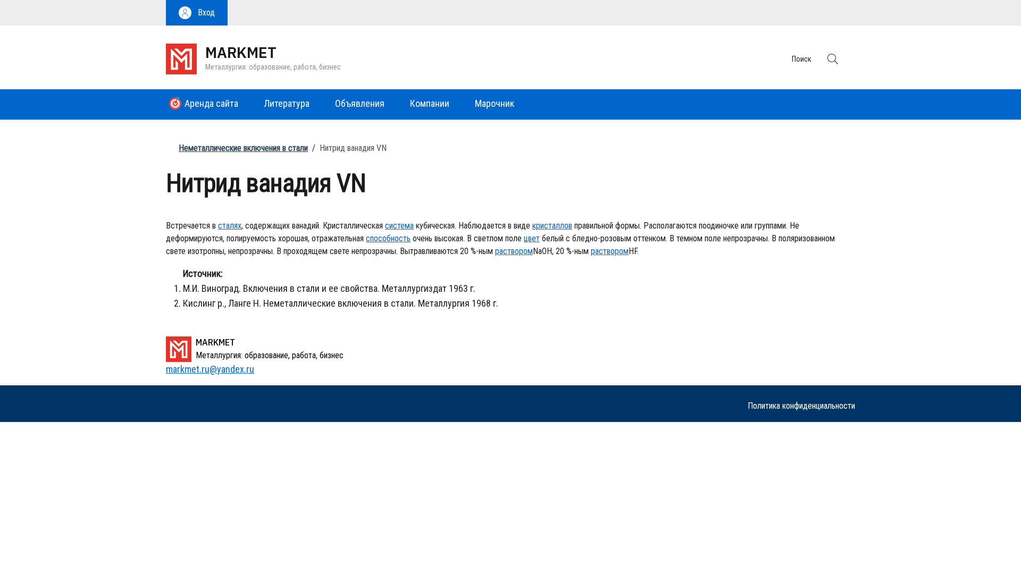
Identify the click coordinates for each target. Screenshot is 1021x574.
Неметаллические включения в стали (243, 148)
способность (388, 238)
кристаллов (552, 226)
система (399, 226)
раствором (514, 251)
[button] (197, 13)
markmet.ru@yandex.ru (210, 369)
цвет (532, 238)
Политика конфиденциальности (801, 406)
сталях (229, 226)
